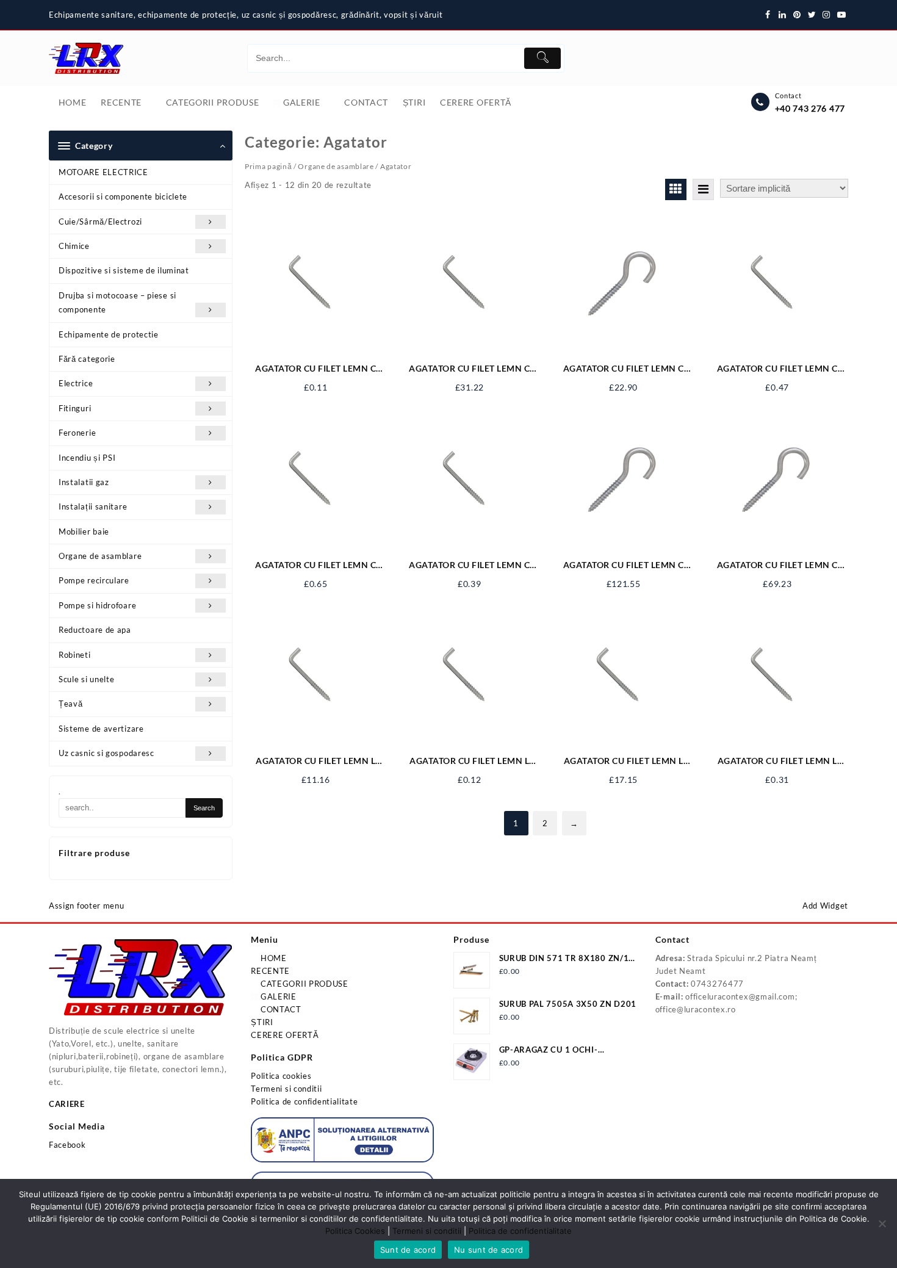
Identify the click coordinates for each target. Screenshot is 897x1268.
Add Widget (825, 905)
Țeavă (71, 703)
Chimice (74, 246)
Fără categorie (87, 359)
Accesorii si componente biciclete (123, 196)
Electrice (76, 383)
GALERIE (277, 996)
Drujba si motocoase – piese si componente (117, 302)
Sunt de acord (408, 1250)
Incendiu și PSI (87, 458)
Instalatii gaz (84, 482)
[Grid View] (675, 189)
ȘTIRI (262, 1022)
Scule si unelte (87, 679)
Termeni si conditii (286, 1088)
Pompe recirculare (94, 580)
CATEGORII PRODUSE (303, 984)
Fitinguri (75, 408)
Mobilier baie (84, 531)
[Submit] (542, 58)
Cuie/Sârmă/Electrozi (100, 221)
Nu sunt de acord (488, 1250)
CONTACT (279, 1009)
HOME (272, 958)
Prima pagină (268, 166)
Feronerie (77, 433)
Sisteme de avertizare (101, 728)
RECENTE (270, 971)
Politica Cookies (355, 1231)
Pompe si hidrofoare (97, 605)
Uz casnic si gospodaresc (106, 753)
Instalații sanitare (93, 506)
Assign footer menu (86, 905)
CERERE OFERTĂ (285, 1035)
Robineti (75, 655)
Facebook (67, 1145)
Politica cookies (281, 1076)
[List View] (703, 189)
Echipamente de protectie (109, 334)
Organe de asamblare (100, 556)
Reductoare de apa (95, 630)
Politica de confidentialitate (304, 1101)
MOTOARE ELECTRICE (103, 172)
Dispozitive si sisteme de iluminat (124, 270)
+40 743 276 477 (810, 108)
